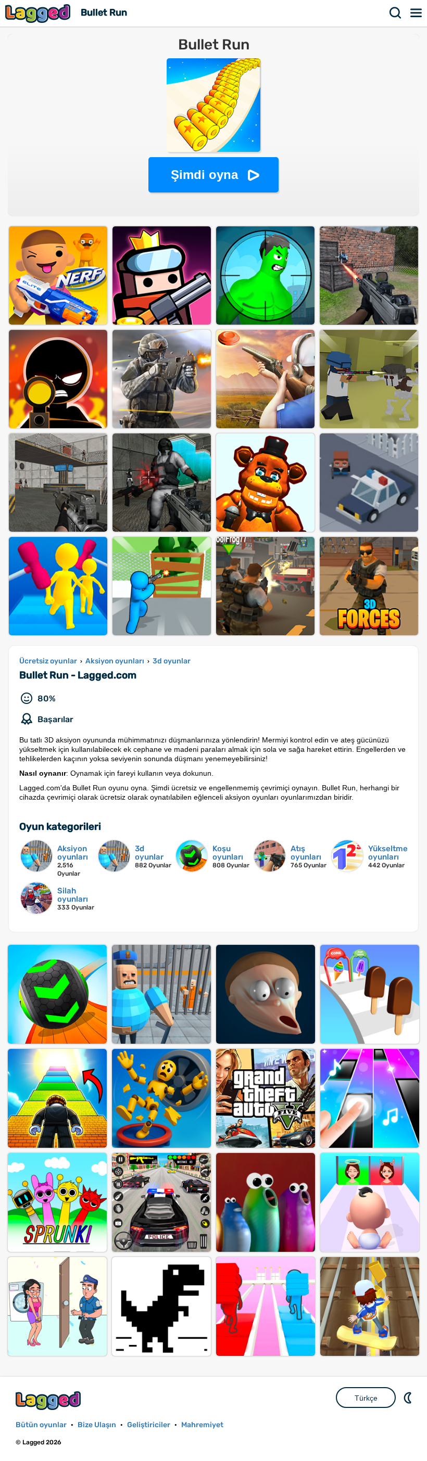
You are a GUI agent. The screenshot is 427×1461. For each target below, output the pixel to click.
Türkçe (366, 1398)
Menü (416, 13)
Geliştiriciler (148, 1424)
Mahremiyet (202, 1424)
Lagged (39, 13)
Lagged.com (49, 1400)
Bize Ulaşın (97, 1424)
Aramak (395, 13)
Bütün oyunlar (41, 1424)
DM (408, 1397)
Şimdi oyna (204, 175)
